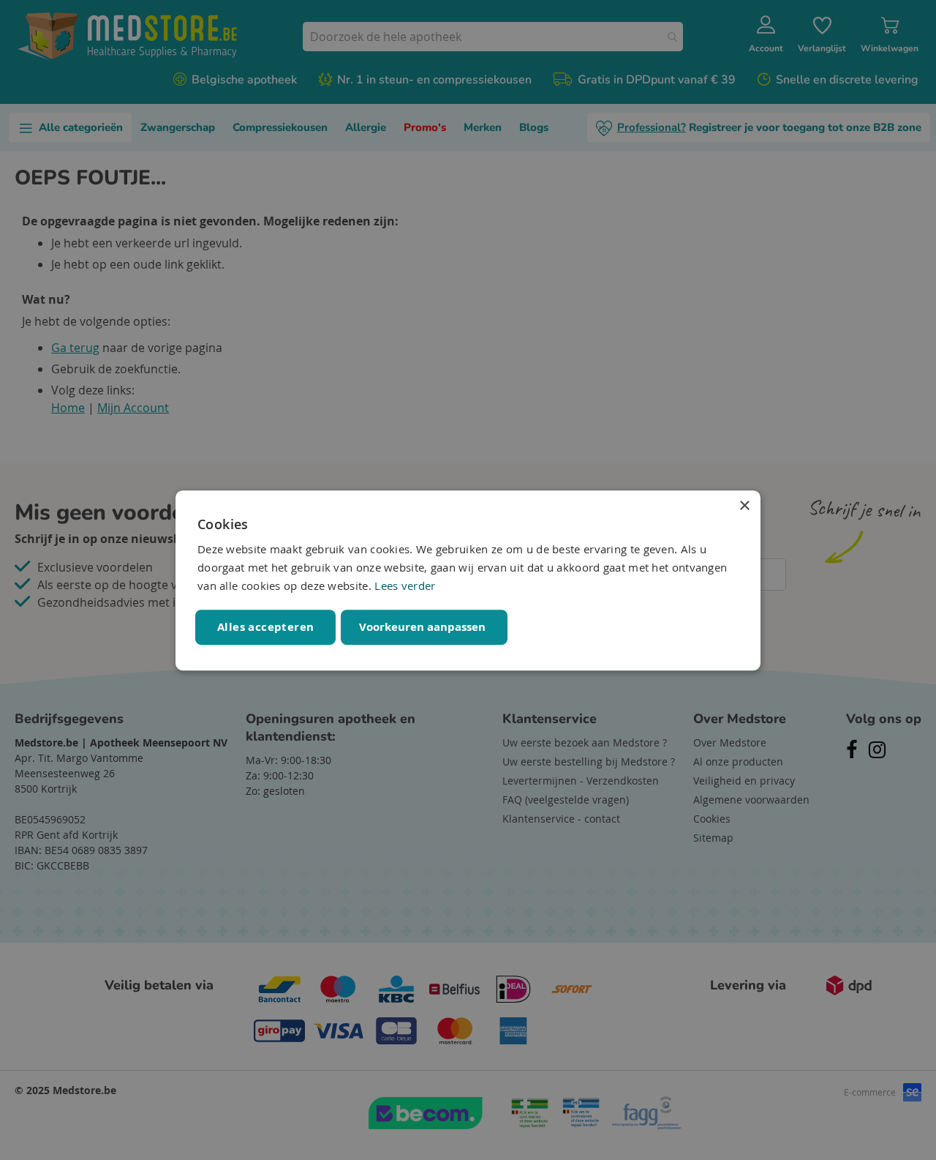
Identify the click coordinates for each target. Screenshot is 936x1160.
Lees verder (404, 585)
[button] (424, 626)
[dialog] (468, 580)
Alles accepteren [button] (265, 626)
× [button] (744, 506)
